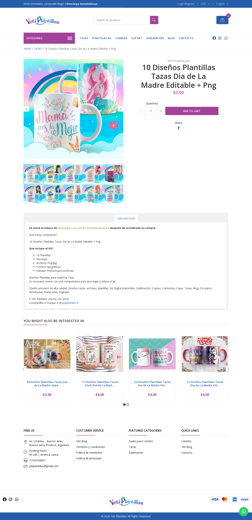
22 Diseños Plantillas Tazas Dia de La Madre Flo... (152, 383)
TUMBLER (121, 38)
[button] (205, 4)
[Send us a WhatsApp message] (243, 511)
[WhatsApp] (226, 38)
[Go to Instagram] (220, 38)
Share (178, 123)
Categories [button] (34, 38)
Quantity (152, 103)
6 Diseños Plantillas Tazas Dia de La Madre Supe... (47, 383)
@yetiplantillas (67, 303)
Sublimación (136, 452)
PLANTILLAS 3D (101, 38)
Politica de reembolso (89, 452)
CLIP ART (136, 38)
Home (27, 48)
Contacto (186, 452)
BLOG (171, 38)
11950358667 (37, 460)
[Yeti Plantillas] (42, 20)
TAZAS (84, 38)
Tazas (132, 447)
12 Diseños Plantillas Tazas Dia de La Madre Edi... (205, 383)
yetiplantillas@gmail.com (43, 466)
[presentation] (26, 109)
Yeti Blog (81, 441)
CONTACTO (186, 38)
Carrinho (186, 441)
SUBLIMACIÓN (155, 38)
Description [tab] (126, 218)
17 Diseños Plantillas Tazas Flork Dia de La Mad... (99, 383)
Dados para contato (141, 441)
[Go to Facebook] (214, 38)
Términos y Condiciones (90, 447)
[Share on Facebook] (179, 128)
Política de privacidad (88, 458)
